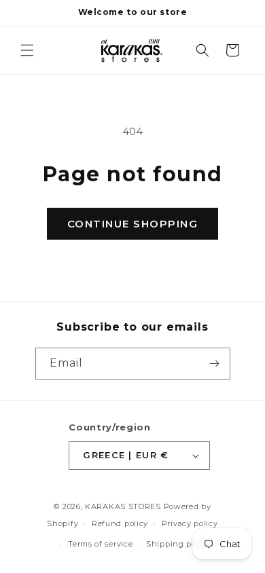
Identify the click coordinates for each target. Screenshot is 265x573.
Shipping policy (178, 544)
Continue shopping (132, 223)
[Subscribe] (215, 364)
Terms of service (100, 544)
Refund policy (120, 523)
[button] (27, 50)
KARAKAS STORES (123, 506)
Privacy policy (190, 523)
